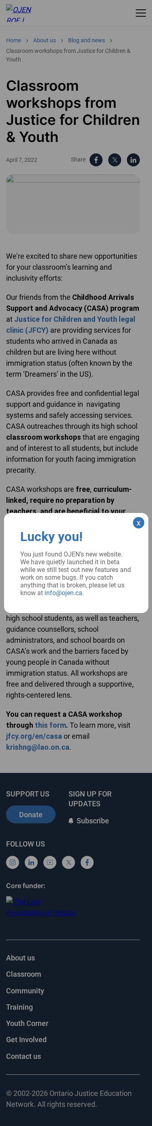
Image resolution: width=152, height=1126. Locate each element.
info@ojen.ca (63, 593)
